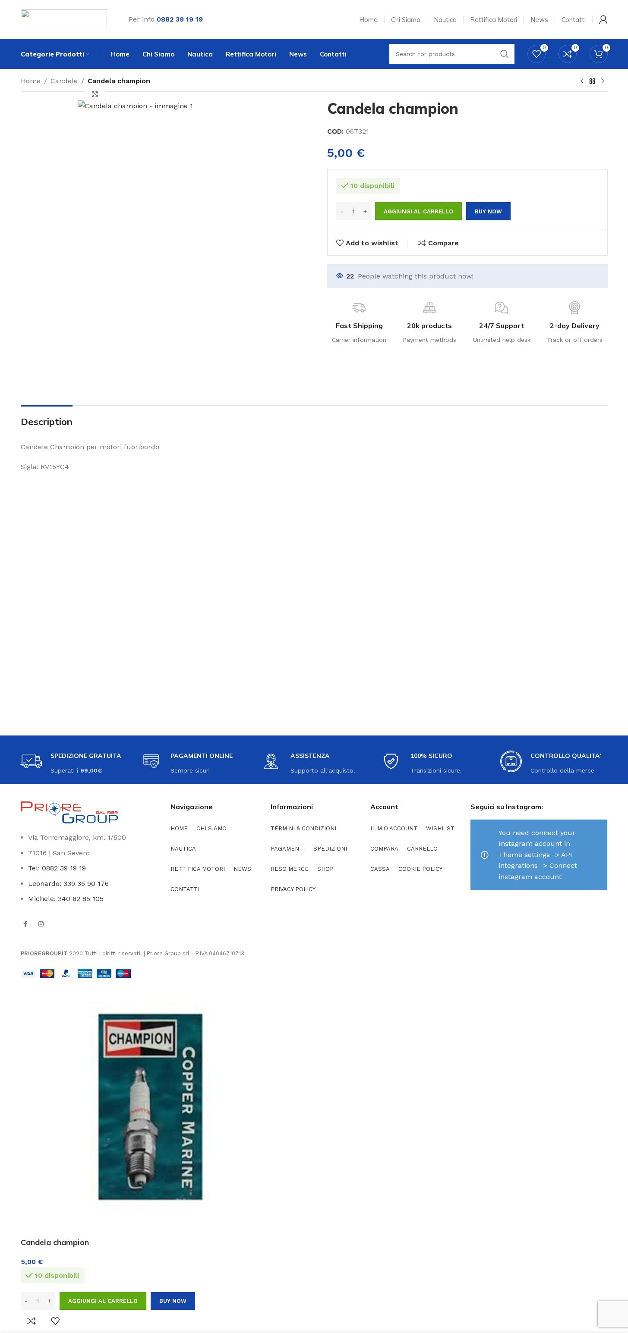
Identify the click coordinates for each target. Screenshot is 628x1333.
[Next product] (602, 81)
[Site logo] (64, 19)
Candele (64, 81)
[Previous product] (582, 81)
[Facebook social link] (25, 923)
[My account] (603, 19)
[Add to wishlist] (55, 1321)
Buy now (488, 211)
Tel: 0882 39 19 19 (57, 868)
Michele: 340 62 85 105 (66, 899)
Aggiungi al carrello (418, 211)
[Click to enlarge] (95, 94)
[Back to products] (592, 81)
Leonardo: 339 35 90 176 (68, 883)
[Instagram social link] (41, 923)
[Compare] (31, 1321)
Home (31, 81)
